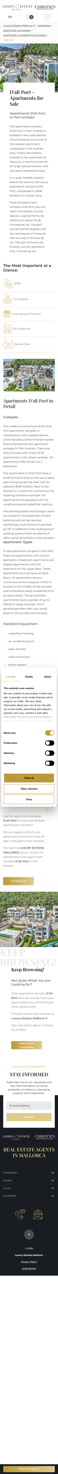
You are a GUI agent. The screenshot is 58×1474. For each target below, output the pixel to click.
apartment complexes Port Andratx (24, 35)
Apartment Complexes (26, 1045)
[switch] (49, 743)
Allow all (29, 778)
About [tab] (47, 676)
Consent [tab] (10, 676)
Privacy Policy (29, 1261)
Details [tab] (29, 676)
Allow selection (29, 788)
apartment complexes (16, 30)
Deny (29, 799)
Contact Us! (18, 881)
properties (44, 25)
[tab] (53, 1172)
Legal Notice (29, 1268)
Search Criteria (29, 1469)
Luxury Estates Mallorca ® (19, 25)
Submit (29, 1117)
